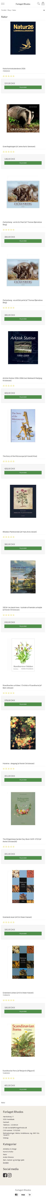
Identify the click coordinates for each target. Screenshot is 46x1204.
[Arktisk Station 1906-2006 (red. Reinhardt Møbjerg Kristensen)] (23, 353)
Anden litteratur (8, 1157)
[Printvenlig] (44, 10)
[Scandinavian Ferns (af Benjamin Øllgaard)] (23, 1046)
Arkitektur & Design (10, 1149)
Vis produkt (23, 87)
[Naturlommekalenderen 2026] (23, 44)
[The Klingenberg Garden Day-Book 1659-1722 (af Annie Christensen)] (23, 814)
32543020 (14, 1125)
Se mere (5, 1163)
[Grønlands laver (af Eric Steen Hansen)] (23, 892)
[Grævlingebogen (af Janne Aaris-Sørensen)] (23, 121)
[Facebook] (5, 1176)
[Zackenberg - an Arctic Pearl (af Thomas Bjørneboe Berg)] (23, 197)
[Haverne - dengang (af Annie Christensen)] (23, 739)
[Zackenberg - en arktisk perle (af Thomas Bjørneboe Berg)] (23, 275)
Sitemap (5, 1138)
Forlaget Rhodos (23, 4)
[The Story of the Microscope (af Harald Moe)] (23, 431)
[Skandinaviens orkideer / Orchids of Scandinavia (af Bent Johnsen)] (23, 660)
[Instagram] (9, 1176)
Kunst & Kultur (8, 1152)
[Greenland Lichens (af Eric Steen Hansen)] (23, 968)
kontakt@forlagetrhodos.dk (17, 1128)
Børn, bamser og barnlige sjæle (13, 1160)
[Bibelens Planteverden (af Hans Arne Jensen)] (23, 507)
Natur (5, 1154)
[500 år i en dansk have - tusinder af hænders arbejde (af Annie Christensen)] (23, 582)
